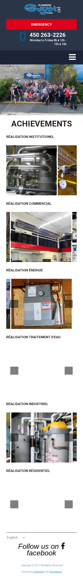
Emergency (41, 24)
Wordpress (56, 571)
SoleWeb (38, 571)
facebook (41, 553)
